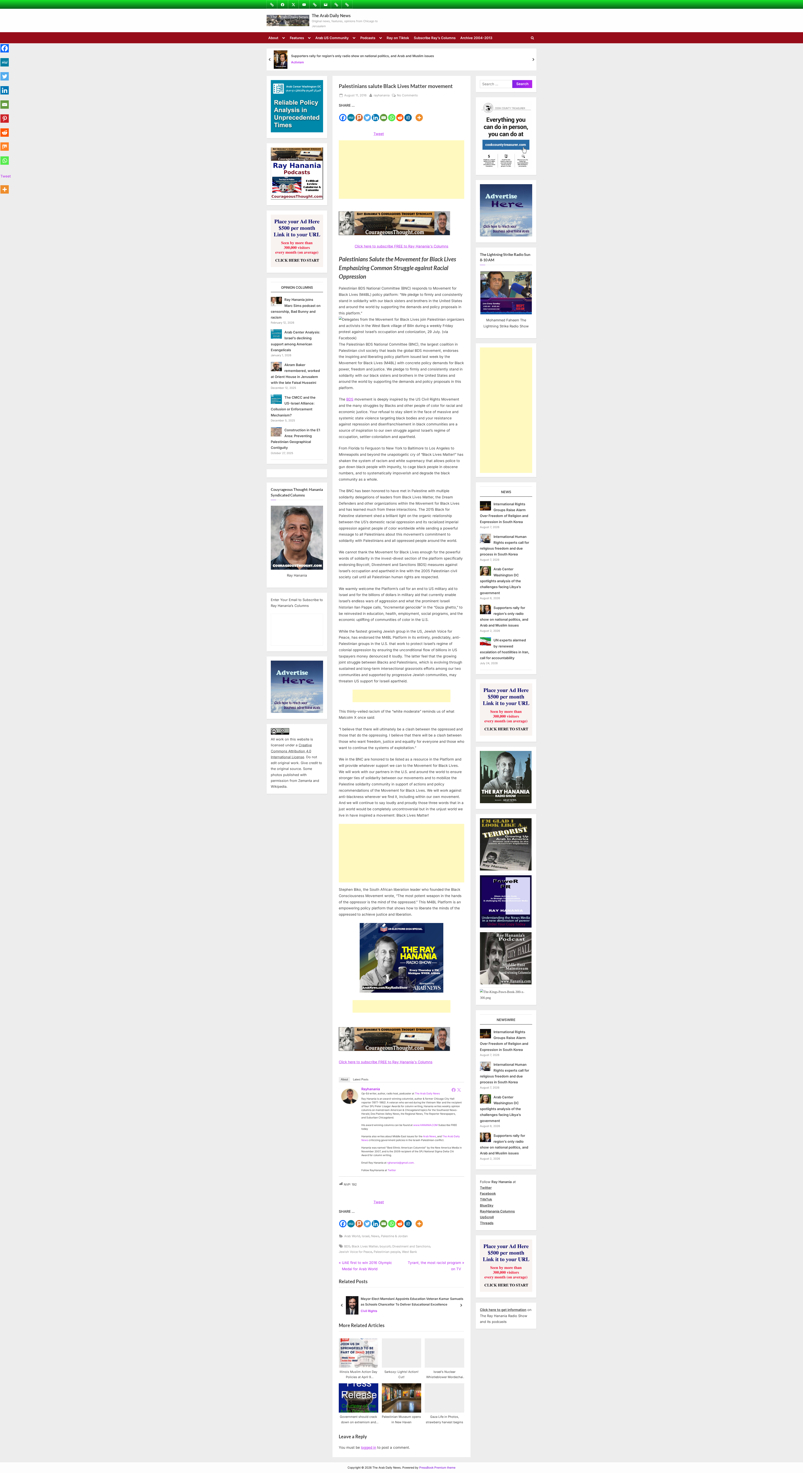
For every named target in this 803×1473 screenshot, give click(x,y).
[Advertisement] (401, 169)
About (273, 38)
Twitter (392, 1170)
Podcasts (367, 38)
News (375, 1236)
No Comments (407, 95)
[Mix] (4, 144)
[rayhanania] (349, 1102)
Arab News (429, 1136)
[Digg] (408, 115)
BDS (349, 399)
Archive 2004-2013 (476, 38)
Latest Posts (360, 1079)
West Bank (409, 1251)
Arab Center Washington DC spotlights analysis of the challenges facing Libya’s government (500, 581)
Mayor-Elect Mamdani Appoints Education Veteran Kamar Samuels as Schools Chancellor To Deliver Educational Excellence (412, 1302)
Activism (297, 62)
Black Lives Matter (365, 1246)
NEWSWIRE (506, 1020)
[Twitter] (367, 115)
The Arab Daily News (331, 15)
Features (297, 38)
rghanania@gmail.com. (400, 1162)
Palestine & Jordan (394, 1236)
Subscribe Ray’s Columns (435, 38)
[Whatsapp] (391, 115)
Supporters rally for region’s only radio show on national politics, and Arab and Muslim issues (362, 56)
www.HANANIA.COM (425, 1125)
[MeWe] (351, 115)
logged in (368, 1447)
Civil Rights (369, 1311)
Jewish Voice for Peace (355, 1251)
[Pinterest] (4, 116)
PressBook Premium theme (437, 1467)
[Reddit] (400, 115)
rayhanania (382, 95)
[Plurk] (359, 115)
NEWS (506, 492)
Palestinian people (387, 1251)
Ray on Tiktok (398, 38)
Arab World (352, 1236)
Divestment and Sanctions (411, 1246)
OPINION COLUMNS (297, 287)
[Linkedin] (375, 115)
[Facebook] (343, 115)
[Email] (383, 115)
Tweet (378, 134)
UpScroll (487, 1217)
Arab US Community (332, 38)
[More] (419, 115)
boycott (385, 1246)
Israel (366, 1236)
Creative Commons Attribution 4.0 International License (291, 751)
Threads (487, 1223)
